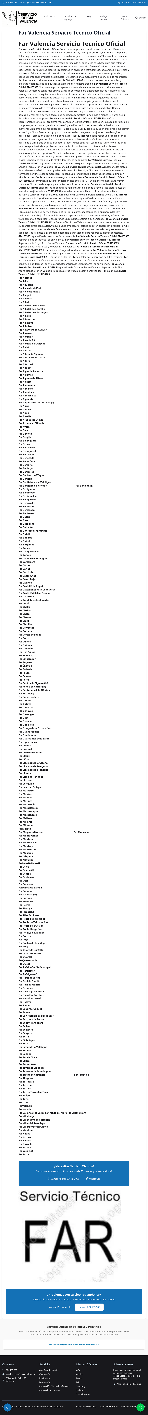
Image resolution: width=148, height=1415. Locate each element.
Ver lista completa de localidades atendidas (73, 1344)
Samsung (80, 1386)
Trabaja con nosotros (105, 18)
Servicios (47, 16)
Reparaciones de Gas (49, 1390)
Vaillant (80, 1390)
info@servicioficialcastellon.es (20, 1374)
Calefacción (44, 1374)
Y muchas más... (84, 1394)
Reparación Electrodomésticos (54, 1386)
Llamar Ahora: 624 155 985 (65, 1178)
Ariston (79, 1374)
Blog (88, 16)
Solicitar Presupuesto (59, 1307)
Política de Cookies (109, 1406)
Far (88, 115)
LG (77, 1382)
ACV (78, 1370)
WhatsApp (94, 1178)
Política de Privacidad (86, 1406)
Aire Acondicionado (48, 1370)
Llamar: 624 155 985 (89, 1307)
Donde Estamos (125, 18)
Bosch (79, 1378)
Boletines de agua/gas (70, 18)
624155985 (66, 59)
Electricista (44, 1378)
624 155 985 (11, 2)
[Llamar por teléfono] (7, 1407)
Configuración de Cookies (133, 1406)
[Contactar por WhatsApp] (140, 1407)
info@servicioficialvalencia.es (37, 2)
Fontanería (44, 1382)
